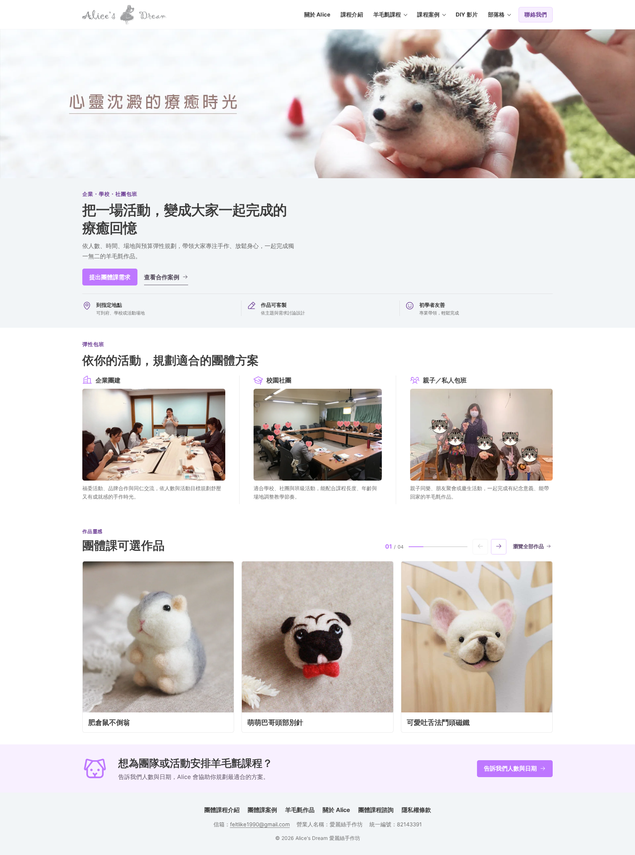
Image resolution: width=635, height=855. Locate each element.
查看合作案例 (161, 277)
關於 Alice (317, 14)
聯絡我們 (535, 14)
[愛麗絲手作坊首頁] (124, 15)
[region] (317, 647)
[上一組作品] (480, 546)
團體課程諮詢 (376, 809)
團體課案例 (262, 809)
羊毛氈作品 (300, 809)
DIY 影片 (467, 14)
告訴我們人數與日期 (510, 768)
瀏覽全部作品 (528, 546)
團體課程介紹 (222, 809)
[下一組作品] (498, 546)
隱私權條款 (416, 809)
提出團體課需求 (109, 277)
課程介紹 (352, 14)
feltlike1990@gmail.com (260, 824)
